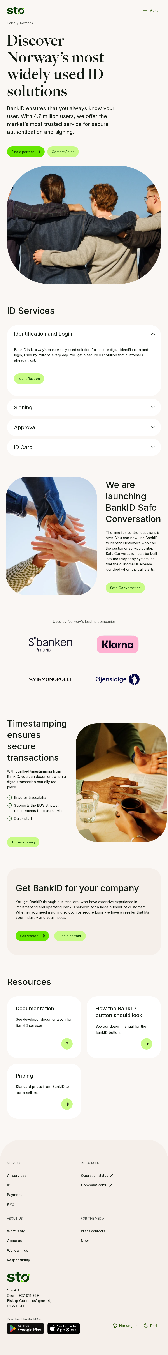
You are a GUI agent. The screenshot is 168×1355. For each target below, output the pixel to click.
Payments (15, 1195)
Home (11, 23)
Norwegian (128, 1325)
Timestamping (23, 842)
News (85, 1241)
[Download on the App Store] (63, 1328)
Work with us (17, 1250)
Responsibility (18, 1260)
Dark (154, 1325)
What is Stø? (17, 1231)
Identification (29, 378)
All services (16, 1175)
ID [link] (38, 23)
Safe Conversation (125, 588)
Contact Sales (63, 152)
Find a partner (22, 152)
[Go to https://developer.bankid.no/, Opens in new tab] (67, 1044)
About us (14, 1241)
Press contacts (93, 1231)
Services (26, 23)
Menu (154, 10)
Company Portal (94, 1185)
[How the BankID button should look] (146, 1044)
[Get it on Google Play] (25, 1328)
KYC (10, 1204)
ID (8, 1185)
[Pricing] (67, 1104)
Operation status (94, 1175)
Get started (29, 936)
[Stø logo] (15, 10)
